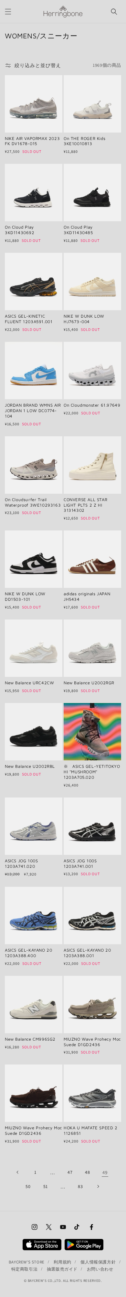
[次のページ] (98, 1186)
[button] (8, 12)
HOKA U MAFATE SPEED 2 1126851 (91, 1130)
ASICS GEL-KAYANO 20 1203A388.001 (87, 952)
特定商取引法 (24, 1269)
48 (87, 1172)
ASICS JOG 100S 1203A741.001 (80, 863)
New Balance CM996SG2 (30, 1039)
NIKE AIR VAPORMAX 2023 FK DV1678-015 (32, 141)
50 (28, 1186)
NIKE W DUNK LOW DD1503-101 (25, 596)
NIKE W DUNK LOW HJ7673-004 (84, 318)
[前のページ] (18, 1172)
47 (70, 1172)
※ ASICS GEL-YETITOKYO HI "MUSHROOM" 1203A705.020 (92, 772)
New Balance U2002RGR (89, 682)
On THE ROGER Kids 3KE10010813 (84, 141)
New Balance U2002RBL (30, 766)
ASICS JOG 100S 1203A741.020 (21, 863)
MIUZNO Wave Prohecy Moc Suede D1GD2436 (92, 1041)
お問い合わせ (100, 1269)
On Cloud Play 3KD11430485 (78, 229)
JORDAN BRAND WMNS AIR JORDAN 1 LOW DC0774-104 (33, 410)
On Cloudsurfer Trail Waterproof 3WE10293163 (33, 502)
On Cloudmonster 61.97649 (92, 405)
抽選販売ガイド (62, 1269)
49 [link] (104, 1172)
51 (45, 1186)
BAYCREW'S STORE (27, 1262)
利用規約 (62, 1262)
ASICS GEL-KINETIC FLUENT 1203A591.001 (28, 318)
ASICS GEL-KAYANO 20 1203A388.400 (28, 952)
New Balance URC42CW (29, 682)
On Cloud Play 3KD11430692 (20, 229)
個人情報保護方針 (98, 1262)
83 (80, 1186)
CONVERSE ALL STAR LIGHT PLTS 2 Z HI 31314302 (85, 505)
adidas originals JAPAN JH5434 (87, 596)
